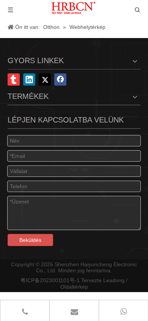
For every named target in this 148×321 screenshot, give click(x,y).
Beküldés (30, 240)
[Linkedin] (29, 79)
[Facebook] (60, 79)
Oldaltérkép (74, 287)
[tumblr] (14, 79)
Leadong (113, 280)
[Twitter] (45, 79)
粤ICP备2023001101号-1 (50, 280)
